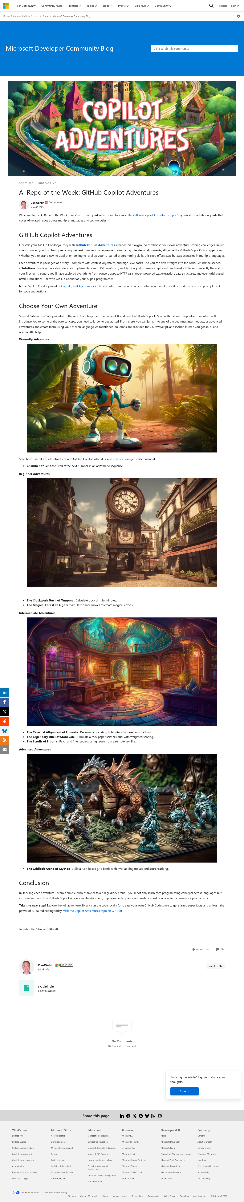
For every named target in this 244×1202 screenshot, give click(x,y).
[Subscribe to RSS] (153, 1116)
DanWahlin (37, 202)
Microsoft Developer (170, 1141)
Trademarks (153, 1196)
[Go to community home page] (6, 6)
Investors (201, 1160)
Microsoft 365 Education (99, 1154)
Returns (54, 1154)
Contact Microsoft (88, 1196)
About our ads (199, 1196)
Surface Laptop (19, 1141)
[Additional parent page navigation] (36, 16)
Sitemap (72, 1196)
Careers (201, 1135)
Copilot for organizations (23, 1154)
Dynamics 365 (128, 1147)
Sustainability (203, 1178)
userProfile (215, 966)
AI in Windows (18, 1166)
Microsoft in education (98, 1135)
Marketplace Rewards (171, 1172)
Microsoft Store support (62, 1147)
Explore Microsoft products (24, 1172)
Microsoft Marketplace (171, 1166)
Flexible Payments (59, 1178)
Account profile (58, 1135)
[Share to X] (134, 1116)
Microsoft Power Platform (133, 1160)
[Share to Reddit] (141, 1116)
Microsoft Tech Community (173, 1160)
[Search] (211, 5)
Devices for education (98, 1141)
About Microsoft (204, 1141)
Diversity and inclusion (207, 1166)
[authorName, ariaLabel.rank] (24, 204)
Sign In (235, 5)
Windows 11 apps (20, 1178)
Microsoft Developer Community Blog (71, 16)
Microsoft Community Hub (16, 16)
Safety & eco (169, 1196)
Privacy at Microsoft (206, 1154)
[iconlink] (26, 988)
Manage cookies (120, 1196)
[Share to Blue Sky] (147, 1116)
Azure (45, 16)
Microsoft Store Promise (62, 1172)
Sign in (184, 1091)
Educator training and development (98, 1168)
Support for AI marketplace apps (176, 1154)
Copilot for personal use (23, 1160)
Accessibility (203, 1172)
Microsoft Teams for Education (102, 1147)
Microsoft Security (130, 1141)
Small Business (129, 1178)
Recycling (184, 1196)
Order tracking (57, 1160)
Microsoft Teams (129, 1166)
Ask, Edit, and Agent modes (78, 286)
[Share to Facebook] (128, 1116)
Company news (204, 1147)
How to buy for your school (100, 1160)
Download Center (59, 1141)
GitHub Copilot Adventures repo (154, 215)
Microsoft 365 (128, 1154)
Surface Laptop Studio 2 (23, 1147)
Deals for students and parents (102, 1175)
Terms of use (138, 1196)
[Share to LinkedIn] (122, 1116)
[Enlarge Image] (122, 398)
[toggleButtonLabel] (238, 16)
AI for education (95, 1181)
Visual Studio (167, 1178)
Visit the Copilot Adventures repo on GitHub (92, 911)
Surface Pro (17, 1135)
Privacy (104, 1196)
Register (222, 5)
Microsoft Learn (168, 1147)
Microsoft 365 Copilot (132, 1172)
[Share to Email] (160, 1116)
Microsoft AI (127, 1135)
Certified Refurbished (61, 1166)
